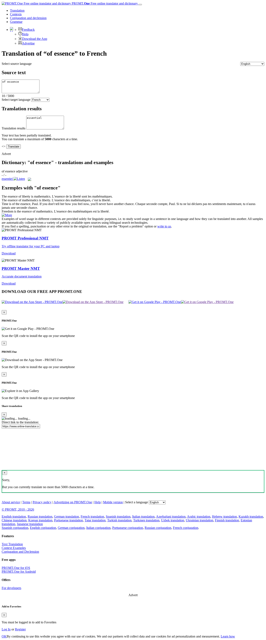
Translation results (13, 128)
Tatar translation (95, 520)
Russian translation (40, 516)
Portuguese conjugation (127, 527)
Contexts (16, 14)
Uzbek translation (172, 520)
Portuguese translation (68, 520)
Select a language (136, 502)
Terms (26, 502)
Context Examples (14, 548)
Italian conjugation (98, 527)
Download (9, 253)
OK (4, 636)
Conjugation (28, 18)
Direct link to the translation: (20, 422)
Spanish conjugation (15, 527)
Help (25, 34)
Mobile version (113, 502)
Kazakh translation (251, 516)
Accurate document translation (22, 276)
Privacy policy (42, 502)
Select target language (16, 99)
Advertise (28, 43)
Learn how (228, 636)
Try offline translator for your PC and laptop (30, 246)
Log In (6, 629)
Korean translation (40, 520)
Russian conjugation (158, 527)
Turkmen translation (146, 520)
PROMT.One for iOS (16, 568)
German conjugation (71, 527)
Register (20, 629)
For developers (11, 588)
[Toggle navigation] (140, 4)
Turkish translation (119, 520)
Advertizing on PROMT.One (73, 502)
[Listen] (19, 179)
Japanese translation (30, 524)
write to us (164, 226)
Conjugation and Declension (20, 551)
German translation (66, 516)
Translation (17, 10)
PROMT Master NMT (21, 268)
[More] (7, 215)
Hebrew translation (224, 516)
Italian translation (143, 516)
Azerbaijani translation (171, 516)
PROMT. (104, 3)
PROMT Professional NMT (25, 238)
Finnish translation (227, 520)
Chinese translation (14, 520)
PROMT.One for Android (19, 571)
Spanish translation (118, 516)
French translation (92, 516)
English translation (14, 516)
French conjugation (185, 527)
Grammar (16, 21)
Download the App (34, 39)
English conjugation (43, 527)
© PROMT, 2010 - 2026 (18, 509)
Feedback (28, 29)
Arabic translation (198, 516)
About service (11, 502)
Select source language (17, 63)
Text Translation (12, 544)
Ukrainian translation (199, 520)
